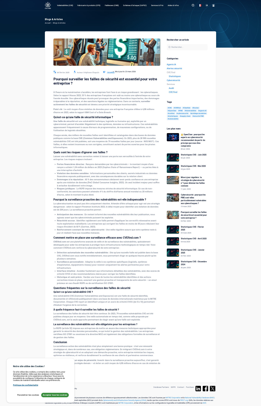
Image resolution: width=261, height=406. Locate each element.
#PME (180, 110)
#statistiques (173, 116)
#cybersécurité (182, 113)
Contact (180, 387)
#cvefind (111, 72)
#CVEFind (177, 108)
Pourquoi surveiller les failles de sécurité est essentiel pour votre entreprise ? (194, 215)
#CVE (170, 108)
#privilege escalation (198, 113)
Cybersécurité (173, 80)
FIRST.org (184, 400)
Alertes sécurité (174, 68)
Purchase (190, 387)
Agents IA (171, 64)
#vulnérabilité (173, 119)
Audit (171, 88)
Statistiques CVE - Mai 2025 (193, 166)
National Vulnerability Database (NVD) (200, 398)
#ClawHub (186, 108)
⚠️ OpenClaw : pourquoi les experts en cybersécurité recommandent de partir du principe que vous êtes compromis (193, 140)
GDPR (173, 387)
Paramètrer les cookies (28, 395)
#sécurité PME (198, 116)
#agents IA (202, 110)
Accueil (48, 23)
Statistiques (175, 76)
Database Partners (161, 387)
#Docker (195, 108)
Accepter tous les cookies (55, 395)
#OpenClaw (172, 110)
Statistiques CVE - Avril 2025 (194, 239)
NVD (204, 403)
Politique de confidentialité (25, 385)
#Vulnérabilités (190, 110)
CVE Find (173, 92)
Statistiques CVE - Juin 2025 (193, 155)
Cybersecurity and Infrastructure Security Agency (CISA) (124, 400)
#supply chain (185, 116)
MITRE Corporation (173, 398)
